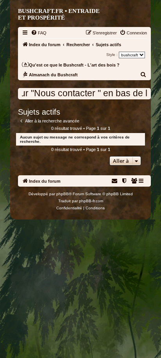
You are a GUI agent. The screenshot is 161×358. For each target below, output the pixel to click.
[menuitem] (39, 33)
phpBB (62, 194)
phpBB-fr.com (91, 201)
